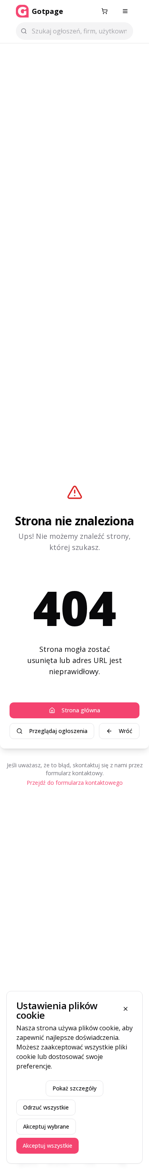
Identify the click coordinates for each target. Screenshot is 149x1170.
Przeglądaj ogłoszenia (58, 731)
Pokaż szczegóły (74, 1088)
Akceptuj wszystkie (47, 1145)
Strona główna (81, 710)
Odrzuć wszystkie (46, 1107)
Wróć (125, 731)
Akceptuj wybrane (46, 1126)
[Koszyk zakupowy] (104, 11)
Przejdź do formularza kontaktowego (75, 782)
